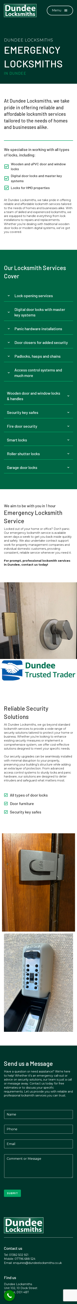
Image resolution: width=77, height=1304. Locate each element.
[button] (60, 10)
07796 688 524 (25, 1259)
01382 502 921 (18, 1255)
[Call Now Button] (9, 1295)
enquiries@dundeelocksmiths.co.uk (37, 1263)
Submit (12, 1193)
